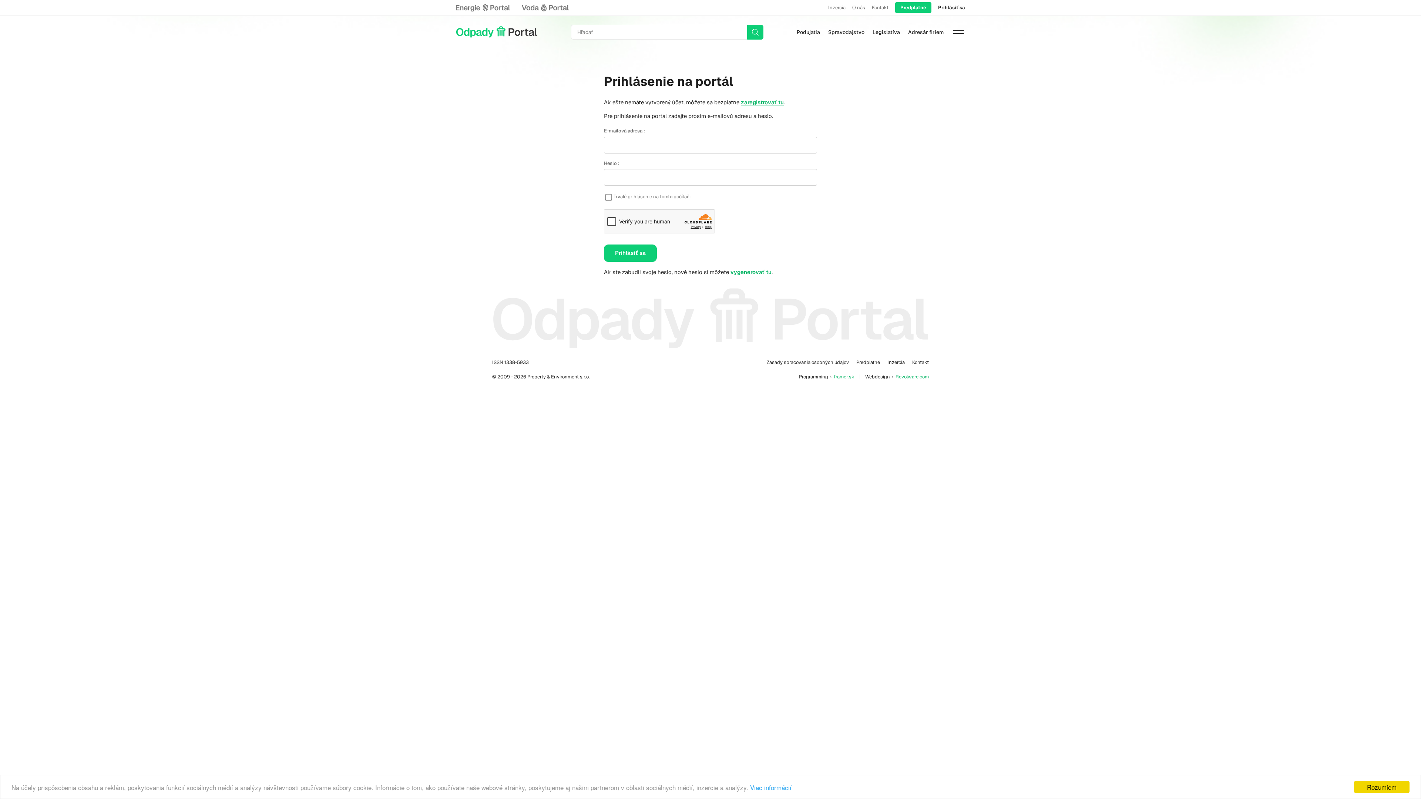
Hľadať (755, 32)
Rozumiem (1382, 787)
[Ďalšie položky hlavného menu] (958, 32)
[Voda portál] (545, 8)
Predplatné (913, 7)
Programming (813, 377)
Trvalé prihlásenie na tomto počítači (652, 196)
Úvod (496, 32)
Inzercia (837, 7)
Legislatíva (886, 32)
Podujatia (808, 32)
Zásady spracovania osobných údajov (808, 362)
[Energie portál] (483, 8)
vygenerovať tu (751, 272)
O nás (858, 7)
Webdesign (877, 377)
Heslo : (611, 163)
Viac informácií (771, 787)
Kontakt (880, 7)
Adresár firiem (926, 32)
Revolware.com (912, 377)
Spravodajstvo (846, 32)
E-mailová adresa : (624, 131)
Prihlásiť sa (951, 7)
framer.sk (844, 377)
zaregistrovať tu (762, 102)
